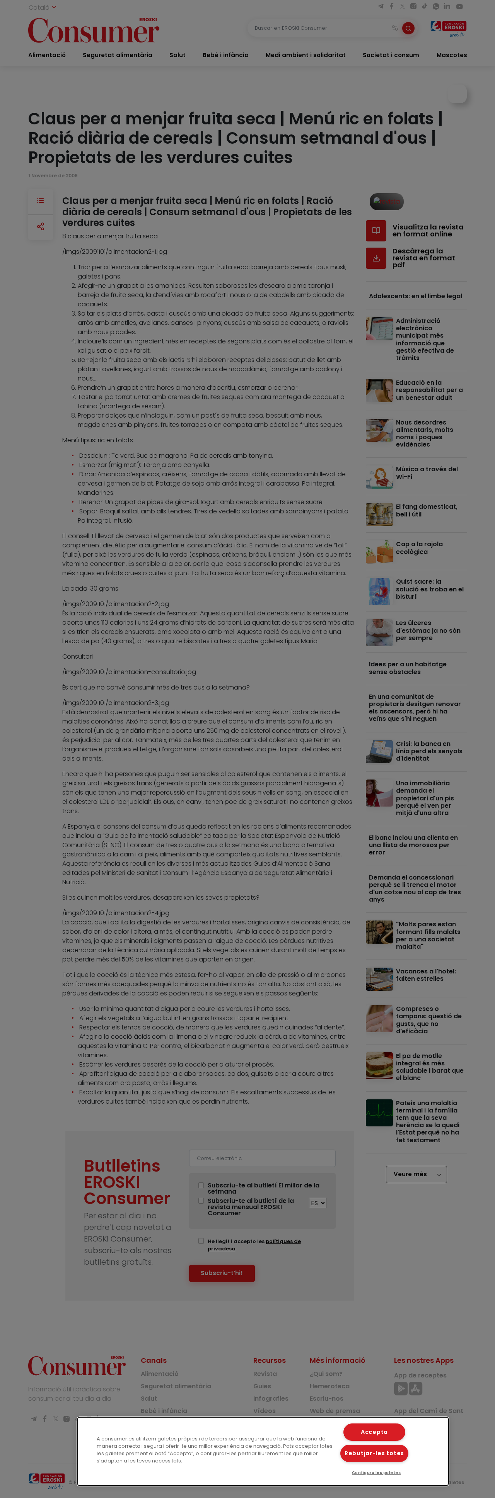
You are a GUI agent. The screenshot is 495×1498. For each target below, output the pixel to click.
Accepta (374, 1432)
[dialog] (263, 1451)
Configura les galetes (376, 1472)
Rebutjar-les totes (374, 1453)
